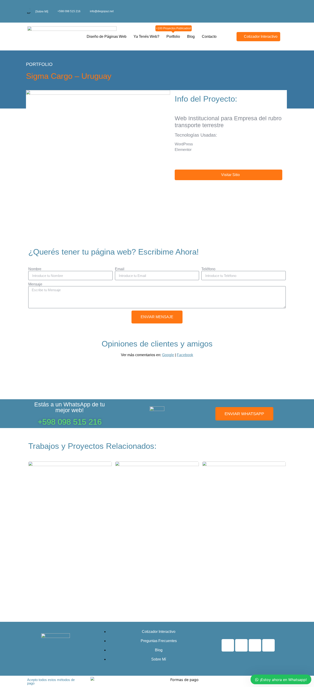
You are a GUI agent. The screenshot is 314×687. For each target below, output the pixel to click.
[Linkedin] (268, 645)
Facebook (185, 355)
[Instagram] (241, 645)
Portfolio (173, 35)
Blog (191, 36)
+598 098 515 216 (68, 11)
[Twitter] (255, 645)
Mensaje (35, 284)
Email (119, 269)
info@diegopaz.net (102, 11)
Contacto (209, 36)
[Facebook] (228, 645)
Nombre (34, 269)
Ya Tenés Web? (146, 36)
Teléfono (208, 269)
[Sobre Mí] (41, 11)
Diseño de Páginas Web (106, 36)
